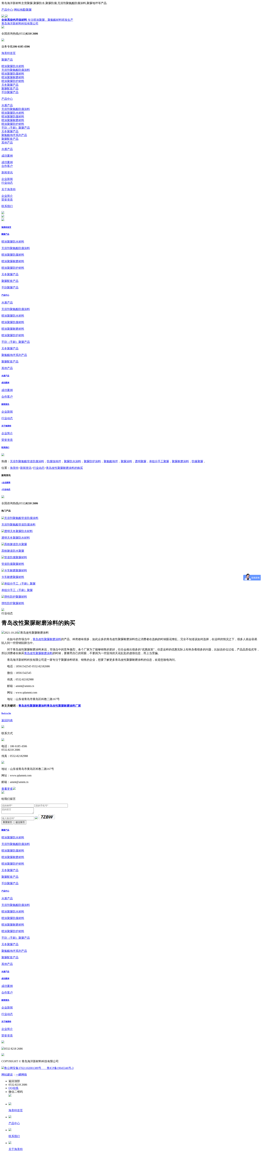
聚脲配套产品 (9, 88)
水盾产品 (7, 105)
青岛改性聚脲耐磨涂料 (47, 639)
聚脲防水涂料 (72, 461)
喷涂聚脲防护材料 (12, 81)
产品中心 (7, 9)
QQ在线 (13, 1088)
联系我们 (7, 206)
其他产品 (7, 142)
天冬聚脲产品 (9, 84)
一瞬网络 (21, 1074)
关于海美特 (8, 189)
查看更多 (7, 788)
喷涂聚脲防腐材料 (12, 73)
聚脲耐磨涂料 (180, 461)
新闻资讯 (7, 172)
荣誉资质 (7, 199)
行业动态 (7, 182)
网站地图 (19, 9)
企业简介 (7, 195)
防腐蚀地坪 (54, 461)
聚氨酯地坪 (111, 461)
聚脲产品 (7, 59)
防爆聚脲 (197, 461)
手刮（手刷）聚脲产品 (15, 127)
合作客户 (7, 165)
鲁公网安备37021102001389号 (22, 1067)
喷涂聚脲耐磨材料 (12, 77)
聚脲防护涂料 (92, 461)
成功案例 (7, 155)
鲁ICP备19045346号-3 (57, 1067)
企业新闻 (7, 179)
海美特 (14, 467)
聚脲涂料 (126, 461)
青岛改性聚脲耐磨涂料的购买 (64, 467)
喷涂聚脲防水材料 (12, 66)
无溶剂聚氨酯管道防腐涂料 (27, 461)
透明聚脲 (140, 461)
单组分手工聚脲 (159, 461)
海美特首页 (8, 53)
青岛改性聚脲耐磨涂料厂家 (64, 705)
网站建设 (7, 1074)
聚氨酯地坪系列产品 (14, 135)
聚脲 (29, 9)
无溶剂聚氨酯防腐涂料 (15, 69)
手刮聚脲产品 (9, 92)
